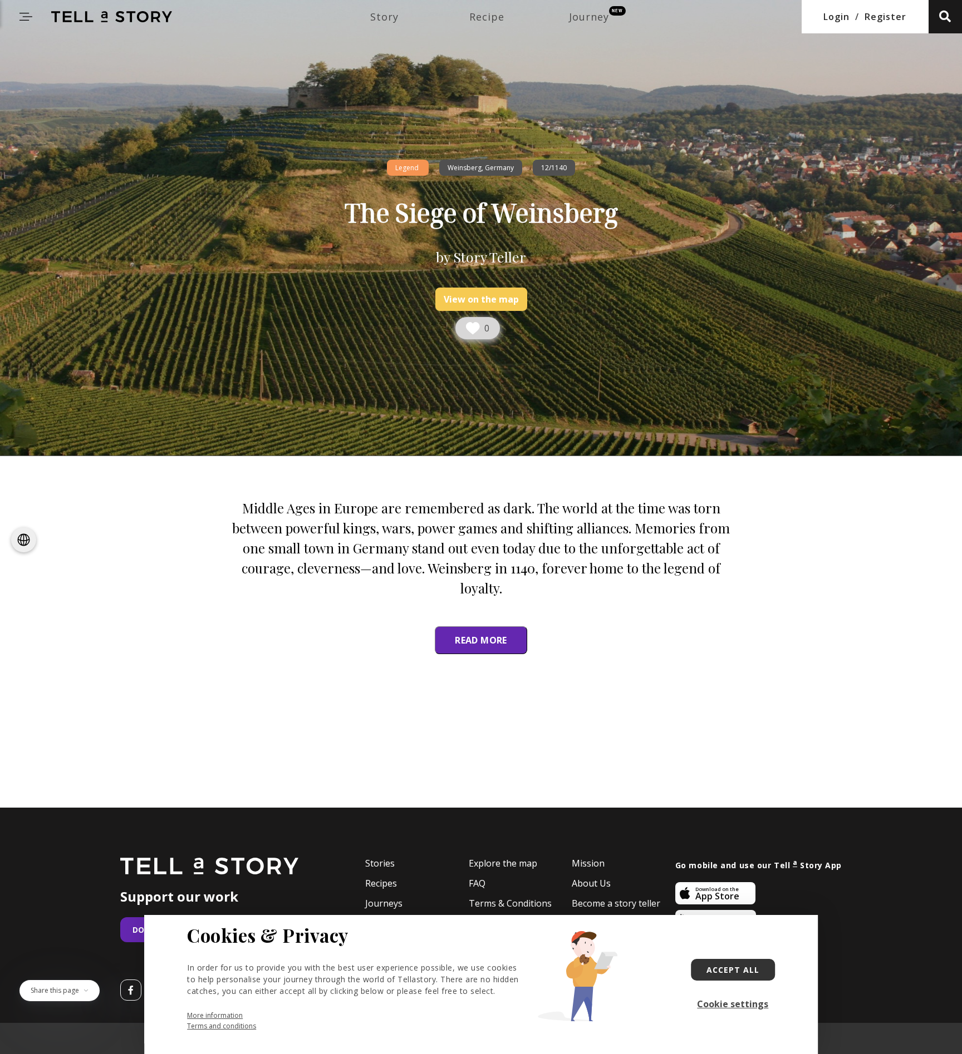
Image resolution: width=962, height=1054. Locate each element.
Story (384, 16)
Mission (588, 863)
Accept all (732, 969)
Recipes (381, 883)
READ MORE (481, 640)
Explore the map (503, 863)
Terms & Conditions (510, 903)
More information (215, 1015)
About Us (591, 883)
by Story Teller (481, 257)
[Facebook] (130, 990)
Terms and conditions (221, 1026)
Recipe (486, 16)
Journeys (384, 903)
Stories (380, 863)
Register (885, 17)
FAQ (477, 883)
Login (836, 17)
